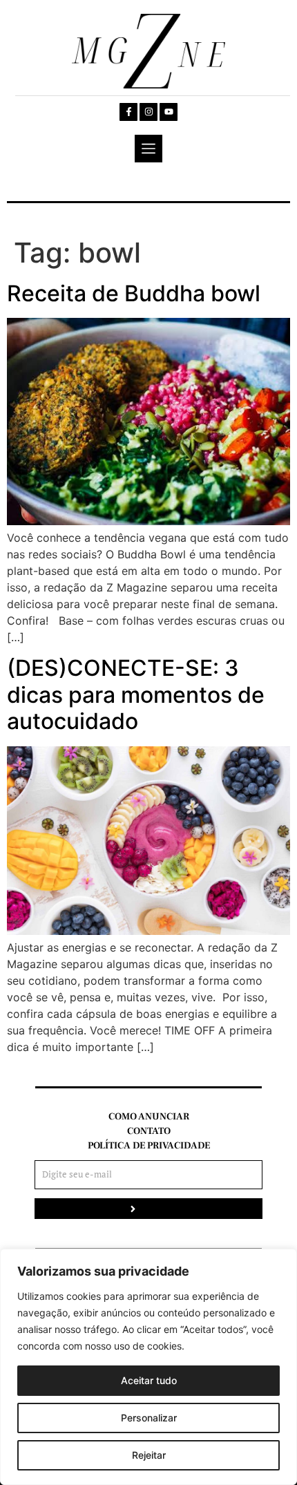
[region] (148, 1367)
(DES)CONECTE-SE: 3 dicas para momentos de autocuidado (136, 694)
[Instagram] (148, 112)
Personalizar (149, 1417)
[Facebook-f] (128, 112)
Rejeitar (149, 1455)
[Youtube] (169, 112)
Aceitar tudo (149, 1380)
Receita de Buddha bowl (133, 293)
